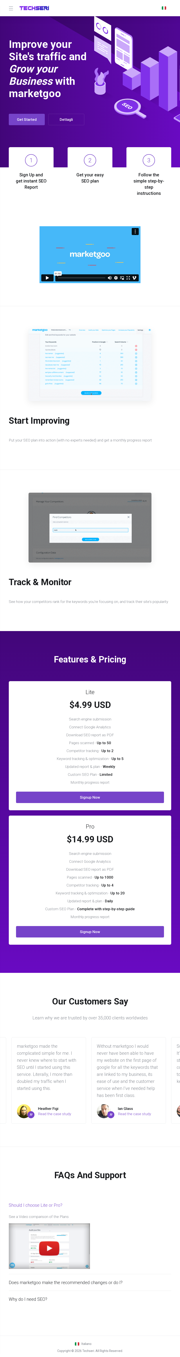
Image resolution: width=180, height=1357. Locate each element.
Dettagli (66, 119)
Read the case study (54, 1114)
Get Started (27, 119)
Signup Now (90, 797)
